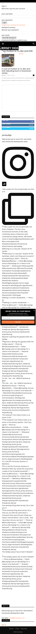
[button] (17, 311)
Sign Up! (18, 322)
